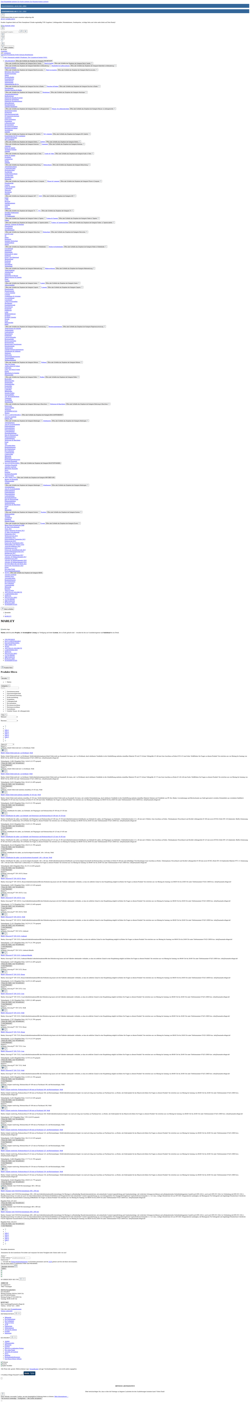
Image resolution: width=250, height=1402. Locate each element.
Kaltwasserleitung (12, 697)
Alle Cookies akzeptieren (34, 1398)
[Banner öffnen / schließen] (3, 14)
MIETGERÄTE (10, 657)
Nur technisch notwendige (9, 1398)
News (6, 1353)
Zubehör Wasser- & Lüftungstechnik (18, 711)
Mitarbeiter (8, 1345)
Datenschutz (8, 1326)
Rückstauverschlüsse (13, 707)
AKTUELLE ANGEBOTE (13, 648)
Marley (9, 682)
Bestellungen (29, 55)
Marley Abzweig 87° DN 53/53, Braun (13, 974)
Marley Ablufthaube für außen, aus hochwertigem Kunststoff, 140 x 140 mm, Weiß (26, 857)
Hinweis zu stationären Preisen (14, 1348)
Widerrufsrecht (9, 1328)
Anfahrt (7, 1341)
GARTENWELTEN (11, 650)
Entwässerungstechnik (14, 693)
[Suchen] (21, 31)
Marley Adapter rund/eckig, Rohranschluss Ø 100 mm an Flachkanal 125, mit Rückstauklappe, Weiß (32, 1130)
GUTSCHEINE (10, 655)
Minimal (9, 717)
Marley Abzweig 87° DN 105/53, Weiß (13, 917)
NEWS (7, 646)
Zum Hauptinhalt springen (9, 1)
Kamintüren (10, 699)
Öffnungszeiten (9, 1343)
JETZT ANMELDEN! (8, 19)
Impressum (8, 1333)
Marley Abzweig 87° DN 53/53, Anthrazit (14, 936)
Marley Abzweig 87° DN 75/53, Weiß (12, 1070)
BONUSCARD (10, 659)
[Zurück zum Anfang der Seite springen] (3, 1394)
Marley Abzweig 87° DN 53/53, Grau (12, 993)
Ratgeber (7, 1355)
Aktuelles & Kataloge (11, 1352)
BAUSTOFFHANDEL (12, 643)
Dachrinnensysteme (13, 691)
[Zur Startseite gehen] (8, 25)
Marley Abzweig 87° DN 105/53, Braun (13, 878)
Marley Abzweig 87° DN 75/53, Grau (12, 1051)
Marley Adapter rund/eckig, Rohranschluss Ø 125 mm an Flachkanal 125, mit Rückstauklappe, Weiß (32, 1150)
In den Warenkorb (7, 765)
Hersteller (4, 678)
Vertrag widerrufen (6, 1311)
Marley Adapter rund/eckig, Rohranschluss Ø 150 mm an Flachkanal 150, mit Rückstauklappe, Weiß (32, 1171)
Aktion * (3, 1256)
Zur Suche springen (23, 1)
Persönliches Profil (13, 55)
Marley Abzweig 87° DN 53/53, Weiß (12, 1013)
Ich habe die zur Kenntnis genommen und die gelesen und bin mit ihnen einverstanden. (40, 1262)
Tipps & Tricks (9, 1322)
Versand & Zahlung (11, 1330)
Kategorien (5, 686)
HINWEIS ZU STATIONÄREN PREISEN (13, 28)
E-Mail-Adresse (6, 1258)
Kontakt (7, 1331)
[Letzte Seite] (5, 741)
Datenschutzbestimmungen (19, 1262)
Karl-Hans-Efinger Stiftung (13, 1359)
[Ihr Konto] (3, 43)
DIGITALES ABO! (11, 653)
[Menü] (3, 28)
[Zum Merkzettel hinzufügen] (4, 750)
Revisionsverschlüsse (13, 705)
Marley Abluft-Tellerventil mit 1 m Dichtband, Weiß (17, 753)
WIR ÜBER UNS (10, 645)
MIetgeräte (8, 1317)
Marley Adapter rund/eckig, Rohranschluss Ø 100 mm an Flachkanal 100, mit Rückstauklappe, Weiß (32, 1089)
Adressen (22, 55)
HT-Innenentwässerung (14, 695)
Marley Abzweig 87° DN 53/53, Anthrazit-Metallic (16, 955)
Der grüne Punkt (10, 1350)
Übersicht (4, 55)
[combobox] (10, 32)
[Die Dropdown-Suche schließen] (25, 31)
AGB (50, 1262)
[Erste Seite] (5, 726)
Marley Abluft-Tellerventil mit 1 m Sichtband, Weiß (17, 774)
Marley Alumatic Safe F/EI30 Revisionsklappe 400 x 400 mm (20, 1212)
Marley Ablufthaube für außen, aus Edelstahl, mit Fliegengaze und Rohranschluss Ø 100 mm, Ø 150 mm (33, 815)
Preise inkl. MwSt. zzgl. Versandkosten (13, 763)
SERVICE (8, 652)
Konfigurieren (21, 1398)
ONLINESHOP (10, 639)
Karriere (7, 1346)
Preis (3, 715)
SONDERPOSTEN (11, 660)
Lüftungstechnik (12, 701)
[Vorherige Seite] (5, 728)
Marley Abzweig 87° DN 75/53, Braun (13, 1032)
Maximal (9, 721)
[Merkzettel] (2, 41)
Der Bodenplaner (10, 1319)
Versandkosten (33, 1369)
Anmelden (4, 51)
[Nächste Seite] (5, 739)
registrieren (7, 53)
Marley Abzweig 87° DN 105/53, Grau (13, 897)
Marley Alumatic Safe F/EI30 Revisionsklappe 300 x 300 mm (20, 1191)
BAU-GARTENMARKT (13, 641)
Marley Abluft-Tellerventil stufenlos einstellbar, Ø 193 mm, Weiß (21, 795)
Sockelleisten (11, 709)
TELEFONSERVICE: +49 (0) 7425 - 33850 (13, 6)
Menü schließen (8, 47)
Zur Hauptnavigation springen (39, 1)
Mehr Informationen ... (61, 1396)
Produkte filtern (8, 667)
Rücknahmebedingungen (12, 1357)
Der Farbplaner (9, 1321)
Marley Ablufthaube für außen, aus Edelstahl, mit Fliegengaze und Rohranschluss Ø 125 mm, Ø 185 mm (33, 836)
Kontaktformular (16, 1309)
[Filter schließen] (1, 676)
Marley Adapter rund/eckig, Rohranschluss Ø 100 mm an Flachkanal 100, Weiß (25, 1110)
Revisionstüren (11, 703)
